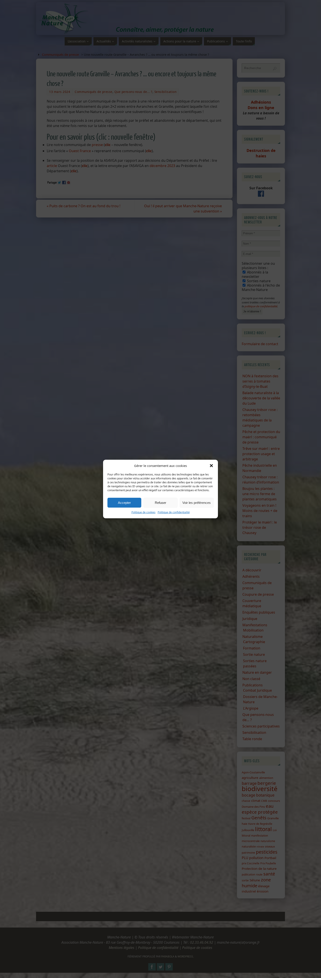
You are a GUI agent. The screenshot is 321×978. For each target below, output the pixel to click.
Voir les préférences (196, 503)
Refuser (160, 503)
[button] (211, 465)
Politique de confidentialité (174, 512)
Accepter (124, 503)
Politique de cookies (143, 512)
